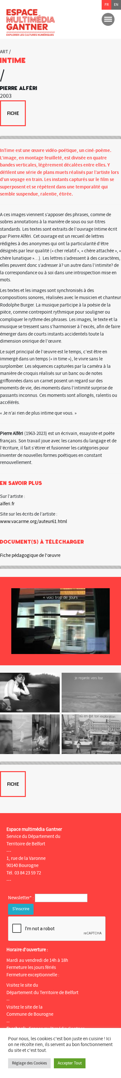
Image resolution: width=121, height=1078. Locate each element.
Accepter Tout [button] (70, 1063)
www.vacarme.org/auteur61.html (33, 522)
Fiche (13, 113)
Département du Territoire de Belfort (42, 993)
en (116, 4)
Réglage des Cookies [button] (29, 1063)
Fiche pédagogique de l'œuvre (30, 555)
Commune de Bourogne (29, 1014)
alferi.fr (7, 504)
